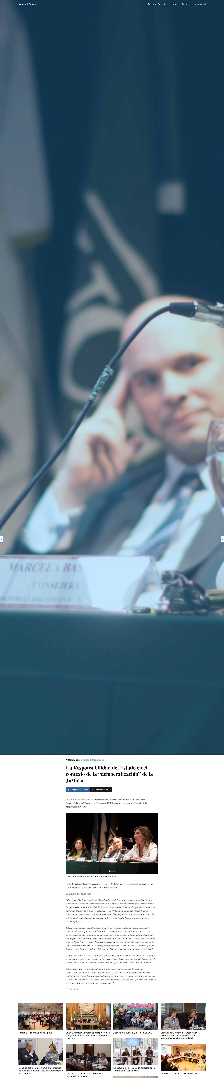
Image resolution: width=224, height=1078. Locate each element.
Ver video (73, 989)
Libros (174, 4)
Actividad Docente (157, 4)
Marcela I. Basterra (27, 4)
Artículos (186, 4)
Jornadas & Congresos (91, 760)
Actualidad (200, 4)
